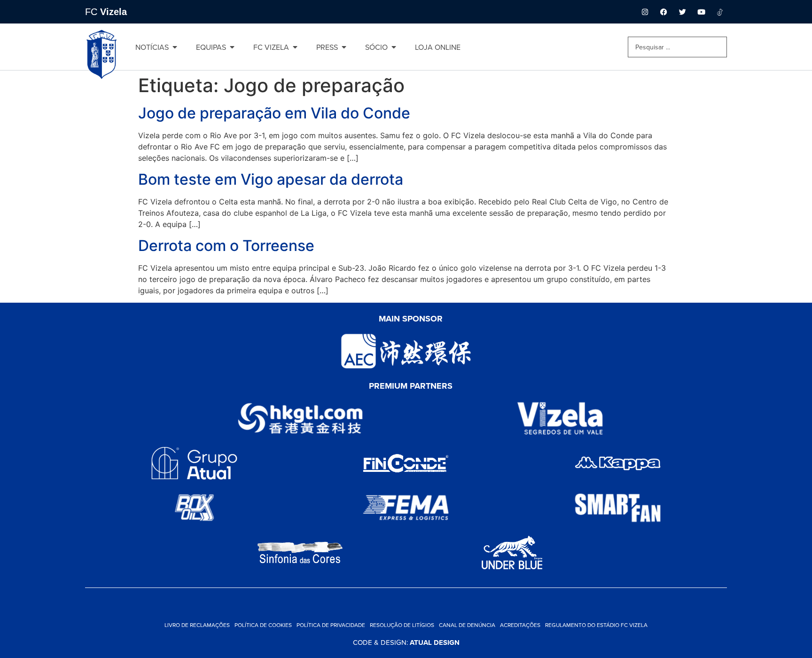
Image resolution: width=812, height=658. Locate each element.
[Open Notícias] (175, 47)
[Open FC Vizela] (295, 47)
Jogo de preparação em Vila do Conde (274, 113)
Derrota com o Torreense (226, 245)
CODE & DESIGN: (406, 642)
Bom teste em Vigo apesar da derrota (270, 179)
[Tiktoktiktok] (720, 12)
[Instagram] (645, 12)
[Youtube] (701, 12)
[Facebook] (663, 12)
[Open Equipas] (232, 47)
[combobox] (677, 47)
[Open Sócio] (394, 47)
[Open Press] (344, 47)
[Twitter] (682, 12)
